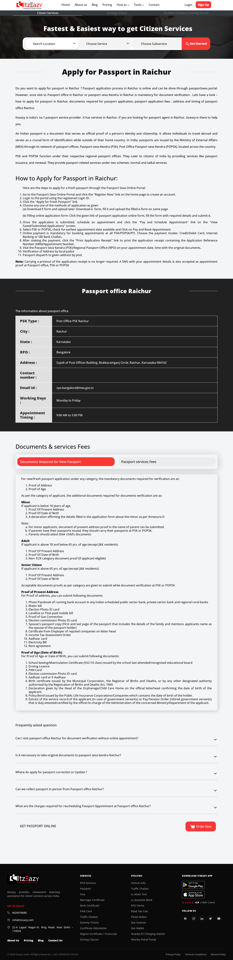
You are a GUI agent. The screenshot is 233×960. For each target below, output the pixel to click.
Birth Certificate (89, 905)
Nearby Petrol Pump (143, 939)
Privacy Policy (173, 954)
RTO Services (88, 883)
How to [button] (122, 5)
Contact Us (55, 940)
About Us (13, 940)
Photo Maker (139, 917)
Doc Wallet (137, 928)
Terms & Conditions (195, 954)
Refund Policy (218, 954)
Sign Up (203, 5)
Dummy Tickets (89, 922)
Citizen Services (47, 13)
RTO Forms (137, 905)
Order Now (203, 826)
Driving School (117, 13)
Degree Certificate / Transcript (98, 934)
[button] (57, 43)
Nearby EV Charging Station (148, 934)
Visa (82, 894)
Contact (154, 5)
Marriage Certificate (92, 900)
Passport (85, 888)
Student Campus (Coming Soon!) (186, 13)
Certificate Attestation (93, 928)
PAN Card (86, 911)
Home (66, 5)
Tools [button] (138, 5)
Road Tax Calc (139, 911)
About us (81, 5)
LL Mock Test (139, 894)
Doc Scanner (138, 922)
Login (188, 5)
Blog (95, 5)
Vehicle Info (138, 883)
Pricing (107, 5)
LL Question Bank (141, 900)
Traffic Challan (89, 917)
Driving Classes (89, 939)
